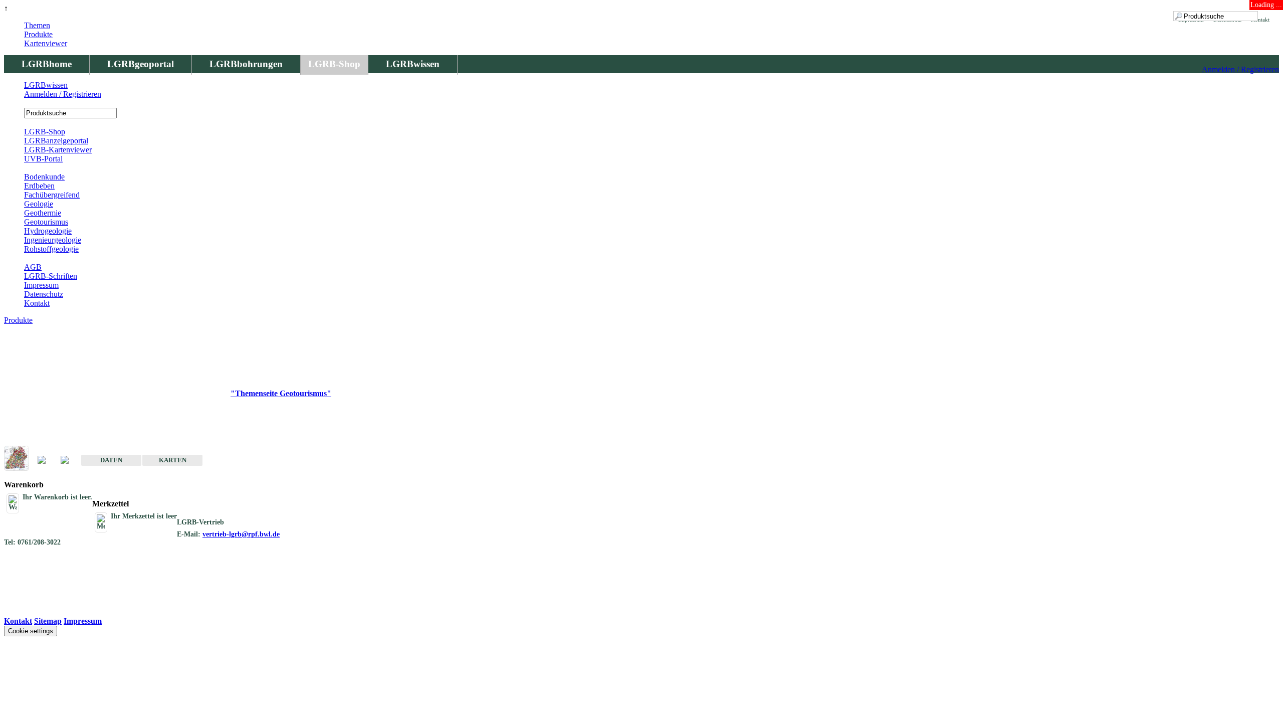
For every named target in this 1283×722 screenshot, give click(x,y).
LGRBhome (47, 64)
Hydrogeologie (48, 231)
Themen (37, 25)
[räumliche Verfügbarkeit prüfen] (69, 460)
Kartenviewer (45, 43)
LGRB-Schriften (50, 276)
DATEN (111, 460)
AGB (33, 267)
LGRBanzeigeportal (56, 140)
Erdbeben (39, 186)
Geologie (38, 204)
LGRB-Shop (334, 64)
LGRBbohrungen (246, 64)
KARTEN (172, 460)
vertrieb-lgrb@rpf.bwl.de (241, 534)
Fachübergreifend (52, 195)
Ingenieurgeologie (52, 240)
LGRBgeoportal (140, 64)
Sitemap (48, 621)
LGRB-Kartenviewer (58, 149)
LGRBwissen (413, 64)
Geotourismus (46, 222)
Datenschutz (43, 294)
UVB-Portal (43, 158)
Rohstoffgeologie (51, 249)
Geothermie (42, 213)
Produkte (38, 34)
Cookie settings (30, 631)
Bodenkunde (44, 176)
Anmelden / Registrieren (1240, 69)
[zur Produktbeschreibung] (46, 460)
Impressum (41, 285)
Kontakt (37, 303)
